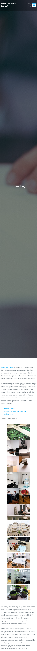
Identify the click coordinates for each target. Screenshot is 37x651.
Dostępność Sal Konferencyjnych (15, 411)
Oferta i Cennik (9, 409)
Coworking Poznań (7, 367)
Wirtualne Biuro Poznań (8, 5)
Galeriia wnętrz (9, 414)
